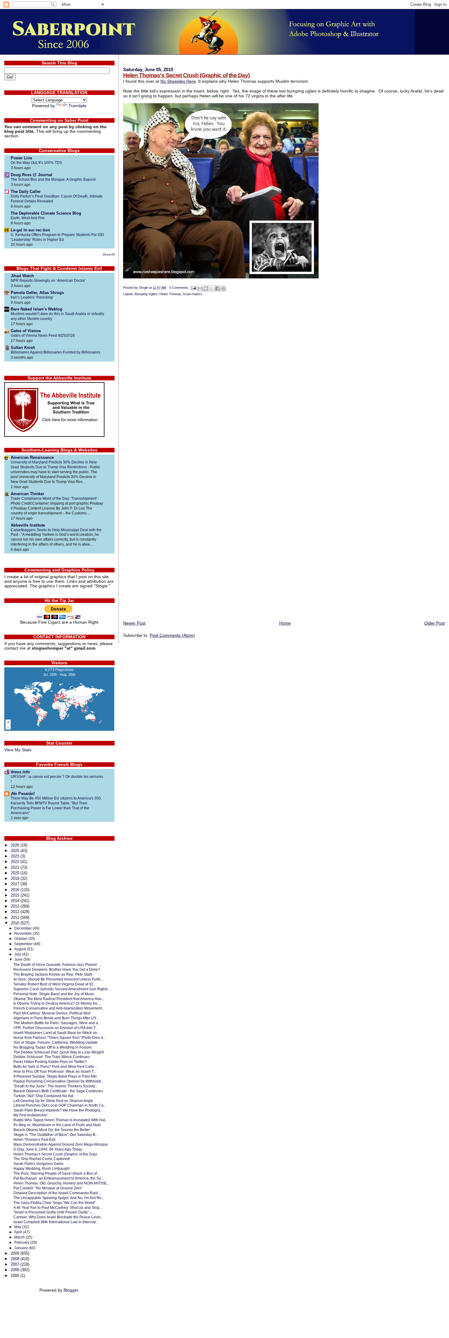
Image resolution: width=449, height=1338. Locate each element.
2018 (15, 878)
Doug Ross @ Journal (31, 174)
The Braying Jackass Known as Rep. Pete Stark (52, 974)
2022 (15, 861)
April (18, 1232)
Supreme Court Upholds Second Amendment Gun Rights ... (62, 989)
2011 (15, 917)
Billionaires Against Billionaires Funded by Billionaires (55, 352)
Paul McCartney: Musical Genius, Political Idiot (51, 1013)
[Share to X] (212, 288)
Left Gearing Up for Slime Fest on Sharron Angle (53, 1101)
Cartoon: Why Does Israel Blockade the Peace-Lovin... (58, 1217)
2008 (15, 1258)
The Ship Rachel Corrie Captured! (41, 1159)
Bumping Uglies (146, 294)
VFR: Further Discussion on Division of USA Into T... (55, 1028)
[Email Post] (193, 287)
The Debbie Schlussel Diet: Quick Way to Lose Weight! (58, 1052)
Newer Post (134, 623)
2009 (15, 1253)
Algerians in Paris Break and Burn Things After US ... (56, 1018)
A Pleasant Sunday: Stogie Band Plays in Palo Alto (55, 1076)
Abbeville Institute (28, 525)
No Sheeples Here (178, 81)
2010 (15, 923)
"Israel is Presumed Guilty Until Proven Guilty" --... (54, 1212)
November (23, 933)
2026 (15, 845)
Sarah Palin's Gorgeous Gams (38, 1164)
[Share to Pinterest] (223, 288)
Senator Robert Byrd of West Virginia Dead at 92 (53, 984)
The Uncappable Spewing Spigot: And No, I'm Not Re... (58, 1198)
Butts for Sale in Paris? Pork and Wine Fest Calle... (55, 1066)
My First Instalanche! (30, 1115)
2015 (15, 895)
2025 (15, 850)
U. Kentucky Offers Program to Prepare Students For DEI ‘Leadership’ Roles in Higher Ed (57, 237)
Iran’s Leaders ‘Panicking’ (32, 297)
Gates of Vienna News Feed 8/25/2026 (43, 335)
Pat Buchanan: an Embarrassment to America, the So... (58, 1178)
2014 (15, 900)
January (21, 1248)
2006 (15, 1269)
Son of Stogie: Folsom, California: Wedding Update (55, 1042)
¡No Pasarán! (23, 793)
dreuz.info (20, 772)
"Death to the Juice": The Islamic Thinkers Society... (55, 1086)
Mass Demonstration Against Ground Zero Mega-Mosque (60, 1144)
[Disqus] (283, 381)
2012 (15, 911)
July (18, 954)
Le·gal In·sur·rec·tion (30, 230)
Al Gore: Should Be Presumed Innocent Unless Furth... (58, 979)
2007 (15, 1264)
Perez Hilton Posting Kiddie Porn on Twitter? (50, 1062)
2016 (15, 889)
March (20, 1237)
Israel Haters (192, 294)
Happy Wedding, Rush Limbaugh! (41, 1168)
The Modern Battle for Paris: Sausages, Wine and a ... (57, 1023)
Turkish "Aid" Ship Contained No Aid (43, 1096)
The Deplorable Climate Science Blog (46, 213)
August (20, 949)
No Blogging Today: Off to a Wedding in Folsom (52, 1047)
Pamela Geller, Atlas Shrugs (37, 292)
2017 (15, 884)
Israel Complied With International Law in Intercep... (56, 1222)
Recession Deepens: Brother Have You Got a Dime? (56, 969)
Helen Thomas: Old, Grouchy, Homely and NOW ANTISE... (61, 1183)
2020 (15, 873)
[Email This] (200, 288)
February (22, 1242)
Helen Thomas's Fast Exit (34, 1139)
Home (285, 623)
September (24, 944)
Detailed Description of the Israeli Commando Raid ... (57, 1193)
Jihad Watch (22, 276)
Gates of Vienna (26, 330)
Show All (109, 254)
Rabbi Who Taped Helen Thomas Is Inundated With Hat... (60, 1120)
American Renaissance (32, 457)
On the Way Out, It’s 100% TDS (36, 163)
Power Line (21, 158)
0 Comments (178, 287)
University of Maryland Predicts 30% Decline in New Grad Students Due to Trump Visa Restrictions (54, 464)
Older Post (434, 623)
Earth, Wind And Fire (28, 218)
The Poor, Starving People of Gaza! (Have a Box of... (56, 1173)
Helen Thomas (170, 294)
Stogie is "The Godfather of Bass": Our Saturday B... (55, 1135)
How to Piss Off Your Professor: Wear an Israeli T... (54, 1071)
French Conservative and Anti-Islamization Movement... (58, 1008)
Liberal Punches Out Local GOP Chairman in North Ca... (59, 1105)
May (18, 1227)
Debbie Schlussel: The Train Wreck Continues (51, 1057)
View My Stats (17, 750)
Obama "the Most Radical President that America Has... (58, 999)
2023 (15, 856)
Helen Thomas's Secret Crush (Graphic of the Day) (186, 75)
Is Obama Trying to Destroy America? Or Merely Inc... (56, 1003)
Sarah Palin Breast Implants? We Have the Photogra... (58, 1110)
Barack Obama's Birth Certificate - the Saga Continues (58, 1091)
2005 (15, 1275)
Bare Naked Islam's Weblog (36, 309)
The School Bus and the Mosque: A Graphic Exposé (53, 179)
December (23, 928)
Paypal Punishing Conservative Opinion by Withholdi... (58, 1081)
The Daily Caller (26, 191)
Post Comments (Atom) (172, 635)
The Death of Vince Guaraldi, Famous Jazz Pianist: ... (57, 964)
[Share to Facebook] (217, 288)
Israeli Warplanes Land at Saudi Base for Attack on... (56, 1033)
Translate (77, 105)
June (19, 959)
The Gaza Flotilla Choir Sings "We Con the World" (54, 1203)
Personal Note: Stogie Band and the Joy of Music (53, 994)
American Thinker (27, 493)
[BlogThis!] (206, 288)
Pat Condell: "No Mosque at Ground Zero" (47, 1188)
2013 (15, 906)
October (21, 939)
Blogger (71, 1290)
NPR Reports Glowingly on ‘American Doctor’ (48, 280)
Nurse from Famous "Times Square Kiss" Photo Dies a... (59, 1037)
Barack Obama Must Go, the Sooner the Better (51, 1130)
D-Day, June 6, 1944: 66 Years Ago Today (47, 1149)
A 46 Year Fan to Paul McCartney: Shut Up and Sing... (57, 1207)
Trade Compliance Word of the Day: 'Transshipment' (54, 498)
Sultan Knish (23, 347)
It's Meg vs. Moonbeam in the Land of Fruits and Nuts (57, 1125)
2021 (15, 867)
